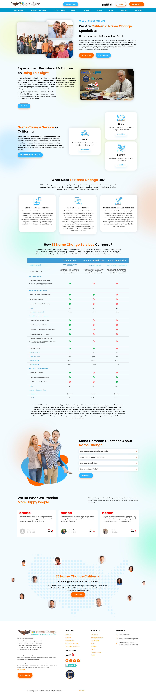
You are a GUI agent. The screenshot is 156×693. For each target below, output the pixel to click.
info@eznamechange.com (128, 639)
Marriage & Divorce (38, 10)
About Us (123, 10)
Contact (138, 10)
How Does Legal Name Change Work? (94, 451)
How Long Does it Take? (89, 469)
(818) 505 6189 (124, 635)
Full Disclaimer (21, 669)
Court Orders (59, 10)
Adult (73, 10)
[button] (108, 451)
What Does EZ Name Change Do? (92, 457)
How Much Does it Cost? (89, 463)
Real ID (111, 10)
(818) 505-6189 (107, 5)
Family (99, 10)
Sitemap (81, 690)
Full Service (18, 10)
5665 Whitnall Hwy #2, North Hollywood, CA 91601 (128, 644)
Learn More (85, 149)
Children (87, 10)
